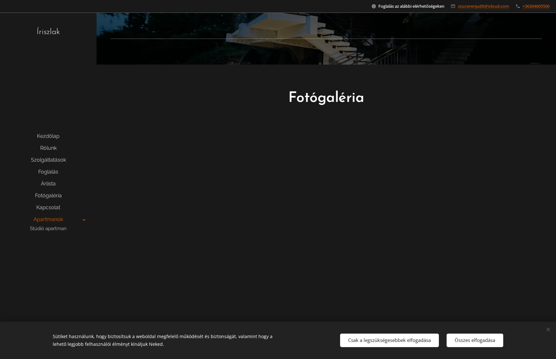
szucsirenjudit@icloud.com (483, 6)
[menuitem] (48, 136)
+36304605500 (536, 6)
